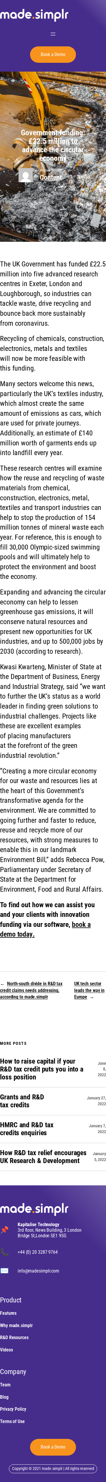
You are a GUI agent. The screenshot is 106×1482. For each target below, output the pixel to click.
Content (51, 177)
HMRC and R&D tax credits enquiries (26, 1129)
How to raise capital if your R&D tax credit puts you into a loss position (41, 1069)
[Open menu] (53, 34)
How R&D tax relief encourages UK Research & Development (43, 1157)
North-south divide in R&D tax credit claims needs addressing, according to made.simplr (31, 990)
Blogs (82, 176)
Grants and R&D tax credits (22, 1101)
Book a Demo (53, 1447)
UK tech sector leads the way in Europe (89, 990)
